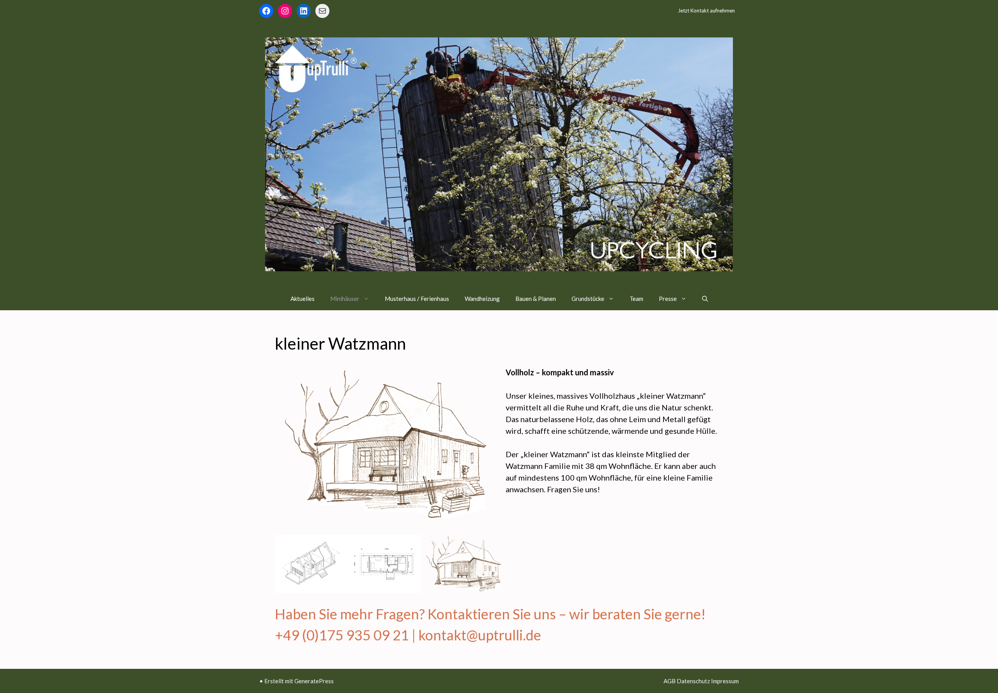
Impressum (725, 680)
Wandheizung (482, 298)
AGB (670, 680)
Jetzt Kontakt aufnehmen (706, 10)
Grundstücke (588, 298)
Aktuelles (302, 298)
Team (636, 298)
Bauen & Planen (535, 298)
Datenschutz (693, 680)
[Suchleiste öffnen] (705, 298)
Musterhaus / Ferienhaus (417, 298)
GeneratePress (314, 680)
